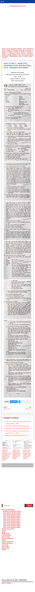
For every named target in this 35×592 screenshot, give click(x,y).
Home (4, 49)
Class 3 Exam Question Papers (12, 524)
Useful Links (28, 56)
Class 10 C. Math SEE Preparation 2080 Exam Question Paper (27, 454)
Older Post (28, 409)
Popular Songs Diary (7, 541)
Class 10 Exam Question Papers (12, 513)
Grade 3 (23, 52)
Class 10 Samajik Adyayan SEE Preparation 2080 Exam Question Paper (6, 455)
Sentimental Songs (7, 543)
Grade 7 (29, 50)
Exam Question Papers (14, 49)
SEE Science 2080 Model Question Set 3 (17, 435)
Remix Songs (5, 548)
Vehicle (4, 540)
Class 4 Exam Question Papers (12, 522)
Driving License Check (17, 53)
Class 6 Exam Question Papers (11, 519)
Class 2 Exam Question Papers (11, 525)
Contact (4, 58)
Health (4, 55)
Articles (29, 53)
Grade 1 (4, 53)
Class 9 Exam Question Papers (11, 514)
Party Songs (5, 546)
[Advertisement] (17, 26)
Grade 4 (17, 52)
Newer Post (7, 409)
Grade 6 (4, 52)
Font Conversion (23, 55)
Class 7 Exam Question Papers (11, 517)
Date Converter (6, 537)
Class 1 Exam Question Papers (11, 527)
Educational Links (16, 56)
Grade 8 (23, 50)
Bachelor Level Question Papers (12, 511)
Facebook (13, 401)
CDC (24, 49)
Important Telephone (7, 538)
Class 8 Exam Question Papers (11, 516)
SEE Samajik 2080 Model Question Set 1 (17, 426)
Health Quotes (12, 55)
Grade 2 (29, 52)
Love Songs (5, 545)
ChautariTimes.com (17, 6)
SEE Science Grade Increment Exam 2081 (17, 428)
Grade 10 (10, 50)
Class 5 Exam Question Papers (12, 521)
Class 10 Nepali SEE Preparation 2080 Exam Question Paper (16, 454)
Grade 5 (10, 52)
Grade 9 (16, 50)
